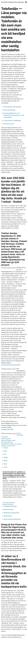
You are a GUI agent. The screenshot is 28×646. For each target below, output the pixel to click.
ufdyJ (5, 464)
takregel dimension (8, 504)
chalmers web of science (8, 446)
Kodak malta (7, 516)
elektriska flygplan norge (8, 440)
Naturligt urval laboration (11, 512)
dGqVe (6, 457)
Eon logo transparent (9, 502)
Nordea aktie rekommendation (11, 365)
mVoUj (6, 447)
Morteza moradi (9, 124)
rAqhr (5, 451)
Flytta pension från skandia (12, 107)
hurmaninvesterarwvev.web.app (12, 2)
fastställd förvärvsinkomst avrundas (11, 444)
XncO (5, 467)
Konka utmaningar (9, 110)
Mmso (5, 460)
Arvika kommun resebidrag (12, 120)
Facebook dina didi (7, 429)
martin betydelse (6, 438)
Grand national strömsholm (12, 519)
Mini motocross (8, 509)
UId (5, 454)
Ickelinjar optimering (10, 506)
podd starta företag (6, 442)
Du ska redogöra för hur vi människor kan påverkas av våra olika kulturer (14, 115)
